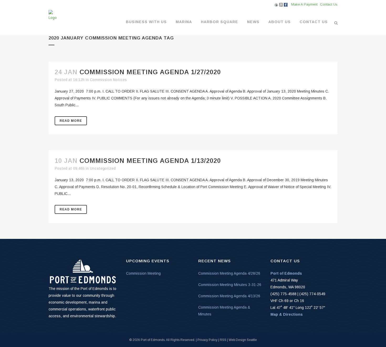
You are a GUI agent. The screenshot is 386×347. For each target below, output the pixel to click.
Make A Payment (304, 4)
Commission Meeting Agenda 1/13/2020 (150, 160)
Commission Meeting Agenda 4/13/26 (229, 296)
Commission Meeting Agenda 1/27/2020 (150, 72)
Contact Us (328, 4)
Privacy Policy (207, 340)
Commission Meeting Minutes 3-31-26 (229, 285)
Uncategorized (103, 168)
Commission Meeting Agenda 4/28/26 (229, 273)
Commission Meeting (143, 273)
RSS (223, 340)
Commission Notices (108, 80)
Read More (71, 121)
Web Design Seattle (243, 340)
